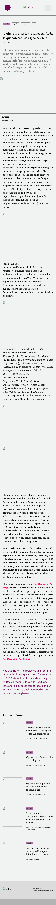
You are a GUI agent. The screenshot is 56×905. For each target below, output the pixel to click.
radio (34, 24)
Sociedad (6, 24)
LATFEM (5, 117)
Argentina (15, 24)
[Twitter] (4, 897)
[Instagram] (9, 897)
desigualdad (25, 24)
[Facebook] (14, 897)
